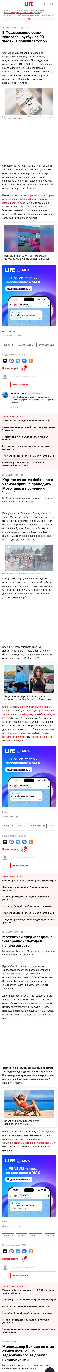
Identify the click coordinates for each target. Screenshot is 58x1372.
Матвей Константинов (13, 335)
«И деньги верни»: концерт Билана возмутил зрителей (25, 888)
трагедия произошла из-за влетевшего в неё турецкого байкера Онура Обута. (28, 714)
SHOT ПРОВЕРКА (19, 118)
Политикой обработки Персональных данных (22, 13)
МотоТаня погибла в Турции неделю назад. (26, 706)
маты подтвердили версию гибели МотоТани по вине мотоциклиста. (28, 733)
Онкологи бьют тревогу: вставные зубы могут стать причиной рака (28, 1331)
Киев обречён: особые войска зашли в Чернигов (27, 906)
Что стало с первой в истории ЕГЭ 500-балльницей (28, 455)
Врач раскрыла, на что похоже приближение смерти (29, 880)
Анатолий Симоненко (13, 1226)
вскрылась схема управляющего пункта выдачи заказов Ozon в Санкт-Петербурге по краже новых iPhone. (29, 199)
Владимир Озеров (12, 816)
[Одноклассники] (31, 360)
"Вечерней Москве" (13, 973)
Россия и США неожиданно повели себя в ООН (26, 420)
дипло (44, 729)
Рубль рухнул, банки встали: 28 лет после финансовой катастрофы (23, 464)
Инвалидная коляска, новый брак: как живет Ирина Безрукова (28, 429)
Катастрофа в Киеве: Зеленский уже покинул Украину (25, 438)
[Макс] (11, 360)
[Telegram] (18, 360)
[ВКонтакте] (24, 360)
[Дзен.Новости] (5, 360)
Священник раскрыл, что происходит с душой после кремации (28, 921)
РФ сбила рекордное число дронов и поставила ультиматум (26, 448)
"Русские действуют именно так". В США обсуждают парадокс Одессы (29, 1291)
